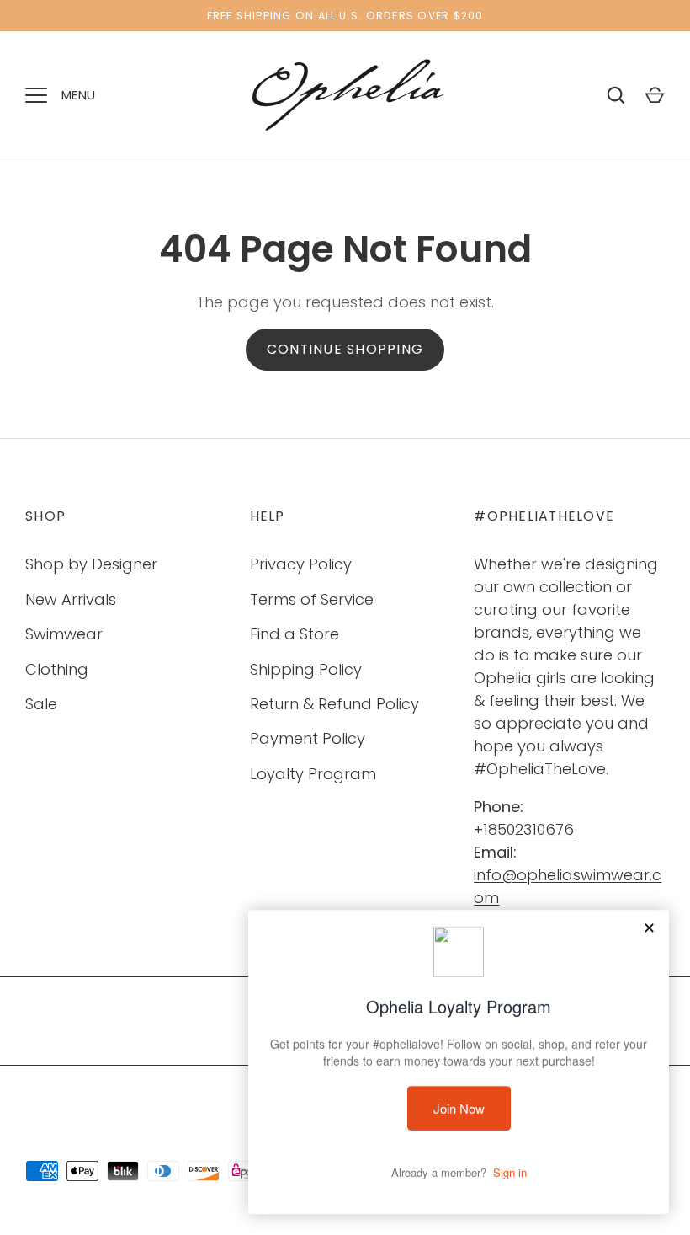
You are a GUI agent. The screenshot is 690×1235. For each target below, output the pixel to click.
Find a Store (294, 633)
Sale (41, 703)
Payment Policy (307, 738)
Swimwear (64, 633)
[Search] (615, 95)
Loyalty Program (313, 773)
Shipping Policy (306, 669)
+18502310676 (524, 829)
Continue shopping (345, 349)
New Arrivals (70, 599)
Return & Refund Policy (334, 703)
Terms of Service (312, 599)
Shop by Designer (91, 564)
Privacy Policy (301, 564)
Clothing (56, 669)
